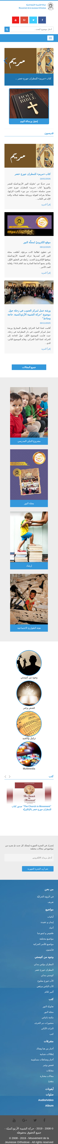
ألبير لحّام (49, 992)
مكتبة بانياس (48, 1017)
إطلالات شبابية (47, 1054)
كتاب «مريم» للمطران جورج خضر (33, 174)
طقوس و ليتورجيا (45, 933)
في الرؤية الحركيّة (45, 896)
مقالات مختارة (47, 1076)
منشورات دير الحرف (44, 1023)
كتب (52, 1034)
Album (49, 1105)
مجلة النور (49, 1012)
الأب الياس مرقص (45, 986)
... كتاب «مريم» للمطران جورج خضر (33, 78)
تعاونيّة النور (48, 1006)
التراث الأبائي (47, 1028)
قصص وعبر (29, 708)
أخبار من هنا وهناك (45, 1048)
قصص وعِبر (48, 1065)
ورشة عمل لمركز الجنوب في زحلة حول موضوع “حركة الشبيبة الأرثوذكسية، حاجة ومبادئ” (29, 314)
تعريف (51, 902)
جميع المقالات (29, 367)
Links (51, 1081)
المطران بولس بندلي (44, 964)
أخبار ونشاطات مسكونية (42, 1059)
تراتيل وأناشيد (29, 738)
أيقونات (49, 1088)
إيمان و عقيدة (47, 922)
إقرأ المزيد (46, 204)
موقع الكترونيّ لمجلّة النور (37, 242)
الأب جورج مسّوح (45, 981)
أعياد (51, 927)
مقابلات (50, 1070)
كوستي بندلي (47, 975)
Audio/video (46, 1100)
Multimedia (29, 768)
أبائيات (50, 916)
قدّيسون (50, 949)
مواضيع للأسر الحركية (43, 944)
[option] (29, 797)
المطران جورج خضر (44, 970)
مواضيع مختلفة (47, 938)
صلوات (50, 1094)
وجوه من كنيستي (29, 677)
